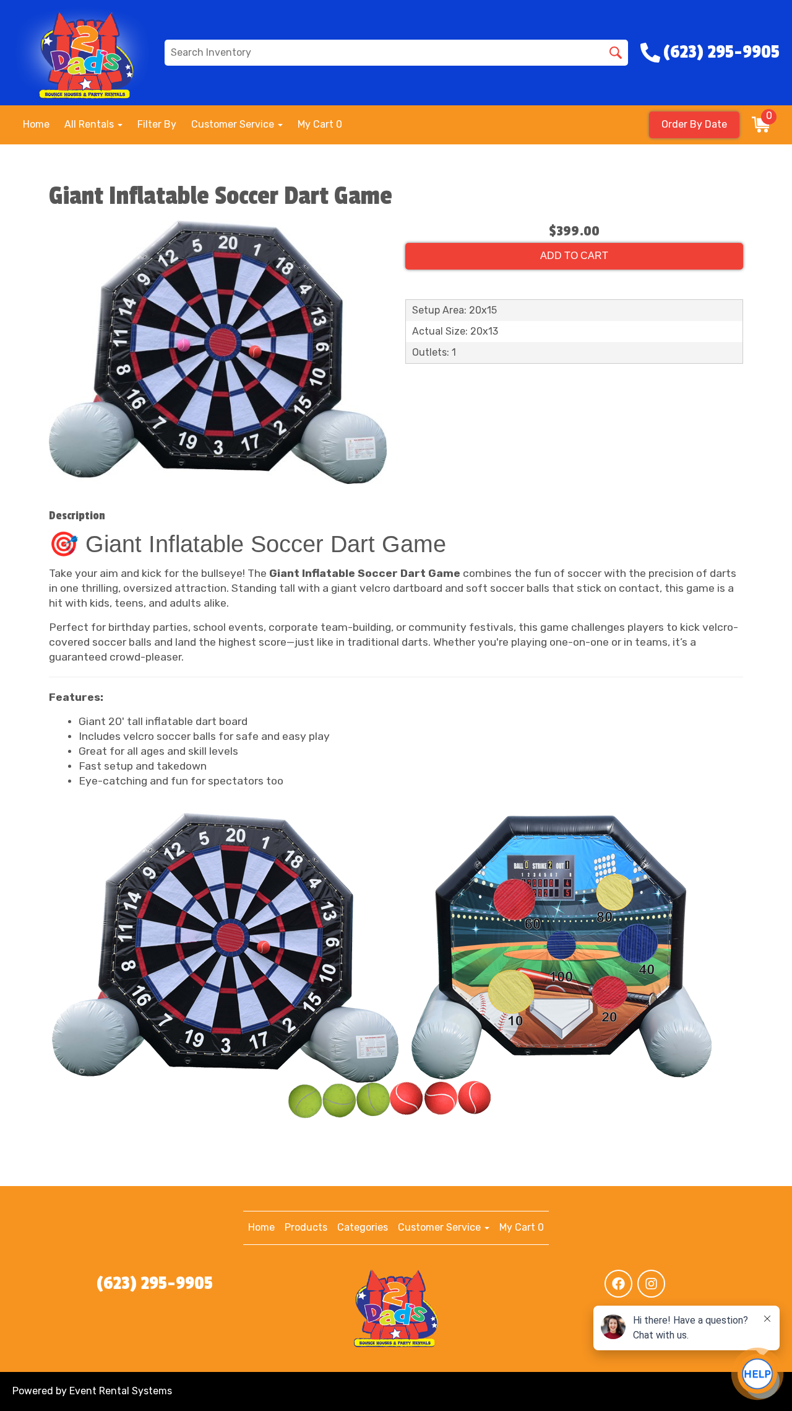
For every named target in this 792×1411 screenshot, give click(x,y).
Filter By (156, 124)
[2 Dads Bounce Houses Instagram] (651, 1284)
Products (306, 1227)
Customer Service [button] (234, 124)
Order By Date (694, 124)
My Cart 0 (320, 124)
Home (36, 124)
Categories (362, 1227)
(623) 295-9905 (155, 1283)
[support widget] (757, 1374)
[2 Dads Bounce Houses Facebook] (618, 1284)
